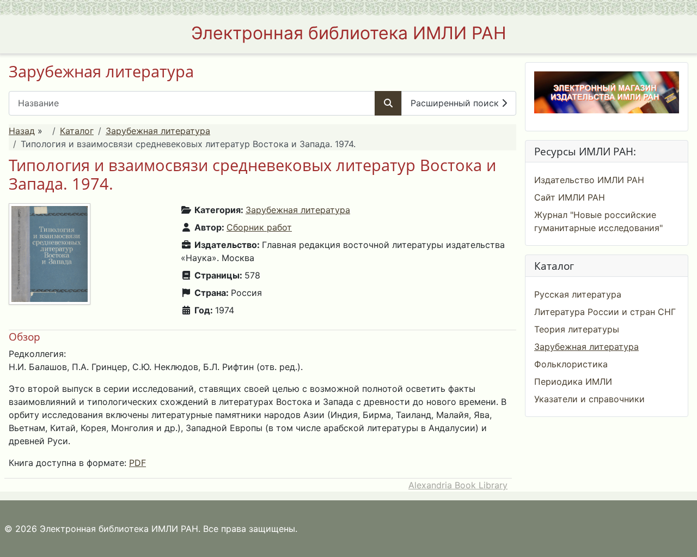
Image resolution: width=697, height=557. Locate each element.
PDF (137, 462)
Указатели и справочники (589, 398)
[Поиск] (388, 103)
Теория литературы (576, 329)
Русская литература (577, 294)
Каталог (77, 130)
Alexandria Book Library (458, 485)
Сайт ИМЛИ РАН (569, 197)
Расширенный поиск (456, 103)
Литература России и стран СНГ (605, 311)
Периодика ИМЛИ (573, 381)
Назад (22, 130)
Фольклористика (571, 364)
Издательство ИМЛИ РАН (589, 179)
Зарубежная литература (158, 130)
